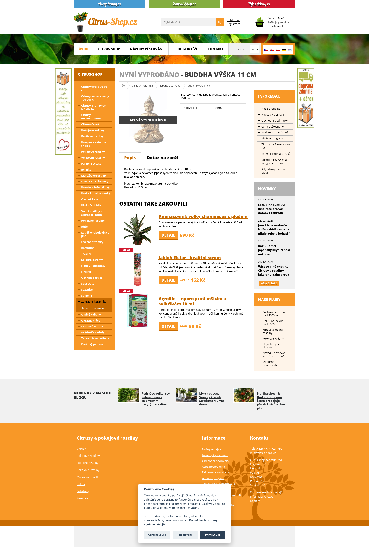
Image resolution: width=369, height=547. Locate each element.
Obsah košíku (276, 26)
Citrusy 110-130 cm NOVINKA (93, 107)
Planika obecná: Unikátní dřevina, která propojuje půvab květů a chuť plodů (271, 400)
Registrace (233, 24)
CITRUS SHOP (109, 49)
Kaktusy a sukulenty (94, 181)
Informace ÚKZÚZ (262, 496)
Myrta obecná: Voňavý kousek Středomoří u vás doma (211, 398)
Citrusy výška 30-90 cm (94, 88)
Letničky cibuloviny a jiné (95, 234)
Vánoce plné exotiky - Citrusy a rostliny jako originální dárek (274, 270)
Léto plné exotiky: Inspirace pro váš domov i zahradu (271, 209)
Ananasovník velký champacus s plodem (203, 216)
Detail (168, 235)
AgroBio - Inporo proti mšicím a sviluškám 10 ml (192, 301)
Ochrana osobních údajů (266, 492)
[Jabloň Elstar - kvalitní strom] (138, 269)
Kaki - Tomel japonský (96, 193)
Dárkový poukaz (92, 344)
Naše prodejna (270, 108)
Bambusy (87, 248)
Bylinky (86, 169)
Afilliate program (272, 138)
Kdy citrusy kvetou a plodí (274, 170)
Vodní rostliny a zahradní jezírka (91, 212)
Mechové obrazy (92, 326)
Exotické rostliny (92, 136)
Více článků (269, 283)
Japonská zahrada (170, 85)
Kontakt (216, 49)
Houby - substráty (93, 266)
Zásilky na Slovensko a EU (275, 146)
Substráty (87, 283)
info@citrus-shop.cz (263, 453)
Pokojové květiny (93, 130)
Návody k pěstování (273, 114)
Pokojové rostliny (93, 151)
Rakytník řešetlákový (95, 187)
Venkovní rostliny (93, 157)
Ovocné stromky (92, 242)
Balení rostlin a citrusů (276, 154)
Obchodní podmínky (274, 120)
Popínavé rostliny (93, 220)
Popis (130, 157)
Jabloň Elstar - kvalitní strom (190, 257)
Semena (86, 295)
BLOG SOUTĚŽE (185, 49)
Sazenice (87, 289)
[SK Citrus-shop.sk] (272, 49)
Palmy (81, 484)
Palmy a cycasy (91, 163)
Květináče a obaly (93, 332)
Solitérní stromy (92, 260)
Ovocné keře (89, 199)
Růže (84, 226)
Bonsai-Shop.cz (124, 86)
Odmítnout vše (157, 534)
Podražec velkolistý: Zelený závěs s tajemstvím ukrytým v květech (156, 398)
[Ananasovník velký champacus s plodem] (137, 228)
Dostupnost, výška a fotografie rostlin (274, 161)
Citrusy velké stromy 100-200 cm (95, 97)
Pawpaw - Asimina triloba (93, 144)
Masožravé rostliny (93, 175)
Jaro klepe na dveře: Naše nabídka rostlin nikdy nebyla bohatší (273, 229)
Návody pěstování (147, 49)
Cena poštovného (272, 126)
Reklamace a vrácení (274, 132)
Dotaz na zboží (162, 157)
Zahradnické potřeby (95, 338)
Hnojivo (86, 272)
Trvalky (86, 254)
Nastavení (185, 534)
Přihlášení (233, 20)
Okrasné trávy (90, 320)
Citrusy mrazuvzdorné (91, 116)
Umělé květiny (91, 314)
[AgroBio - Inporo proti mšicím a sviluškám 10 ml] (137, 310)
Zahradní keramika (142, 85)
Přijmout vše (212, 534)
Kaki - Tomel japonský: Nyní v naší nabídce (274, 250)
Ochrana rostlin (91, 277)
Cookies (255, 501)
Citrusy (81, 448)
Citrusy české (90, 124)
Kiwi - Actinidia (91, 205)
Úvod (83, 49)
